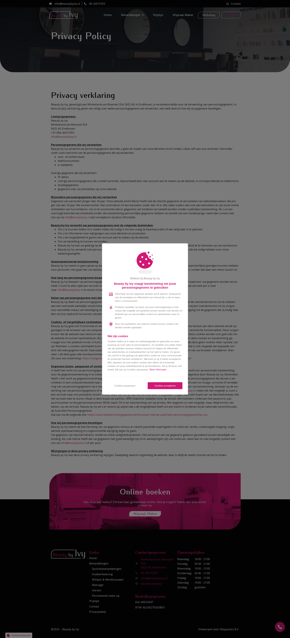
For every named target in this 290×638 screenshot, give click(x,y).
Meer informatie (158, 369)
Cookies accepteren (165, 385)
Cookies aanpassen (124, 385)
